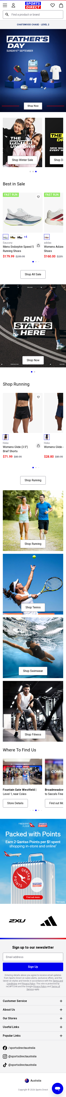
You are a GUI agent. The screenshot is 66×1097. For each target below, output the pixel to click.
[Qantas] (33, 861)
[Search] (7, 14)
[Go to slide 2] (33, 171)
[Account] (13, 5)
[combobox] (33, 14)
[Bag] (61, 5)
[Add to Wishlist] (38, 197)
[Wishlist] (52, 5)
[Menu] (5, 5)
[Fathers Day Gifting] (33, 70)
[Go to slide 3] (36, 171)
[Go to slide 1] (30, 171)
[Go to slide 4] (38, 810)
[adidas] (48, 921)
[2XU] (17, 921)
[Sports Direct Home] (33, 5)
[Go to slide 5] (41, 810)
